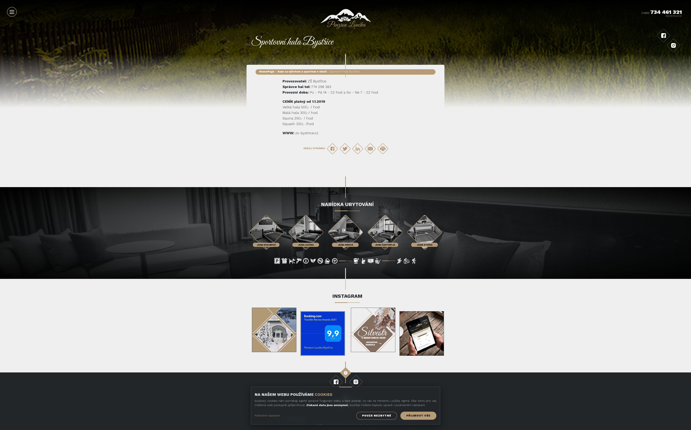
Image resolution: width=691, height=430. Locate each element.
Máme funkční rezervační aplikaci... (422, 334)
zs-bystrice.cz (306, 133)
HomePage (266, 71)
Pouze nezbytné (376, 415)
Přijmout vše (418, 415)
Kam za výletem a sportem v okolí (302, 71)
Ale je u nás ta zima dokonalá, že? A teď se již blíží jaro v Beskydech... (274, 329)
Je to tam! (322, 331)
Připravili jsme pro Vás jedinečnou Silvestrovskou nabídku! (373, 330)
